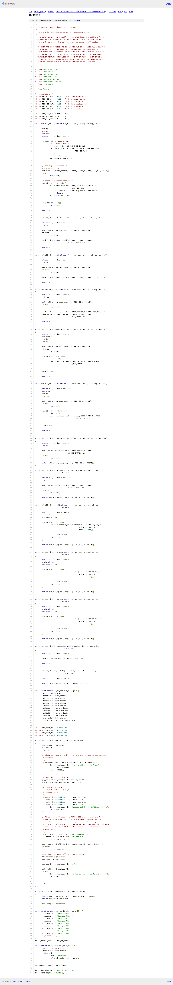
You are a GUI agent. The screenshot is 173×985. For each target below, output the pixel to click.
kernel (51, 11)
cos (30, 11)
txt (163, 981)
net (120, 11)
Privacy (20, 981)
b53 (131, 11)
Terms (27, 981)
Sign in (168, 4)
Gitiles (14, 981)
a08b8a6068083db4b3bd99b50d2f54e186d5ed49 (80, 11)
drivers (112, 11)
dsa (125, 11)
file (77, 20)
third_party (40, 11)
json (169, 981)
